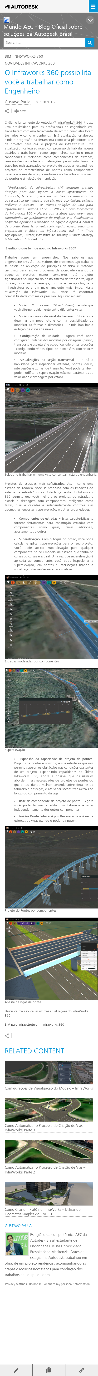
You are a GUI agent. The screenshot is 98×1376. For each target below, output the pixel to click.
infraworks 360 (53, 1025)
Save (23, 111)
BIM (8, 56)
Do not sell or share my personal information (59, 1284)
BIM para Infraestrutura (21, 1025)
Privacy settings (16, 1284)
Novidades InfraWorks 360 (30, 63)
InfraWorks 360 (28, 56)
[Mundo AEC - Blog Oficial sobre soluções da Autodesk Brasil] (51, 20)
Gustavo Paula (17, 102)
